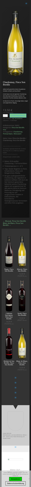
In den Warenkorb (18, 115)
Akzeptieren (15, 479)
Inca (4, 129)
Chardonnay (17, 132)
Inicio (5, 138)
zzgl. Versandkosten (17, 118)
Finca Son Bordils (18, 127)
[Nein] (29, 479)
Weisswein (17, 134)
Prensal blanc (8, 134)
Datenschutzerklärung (15, 483)
